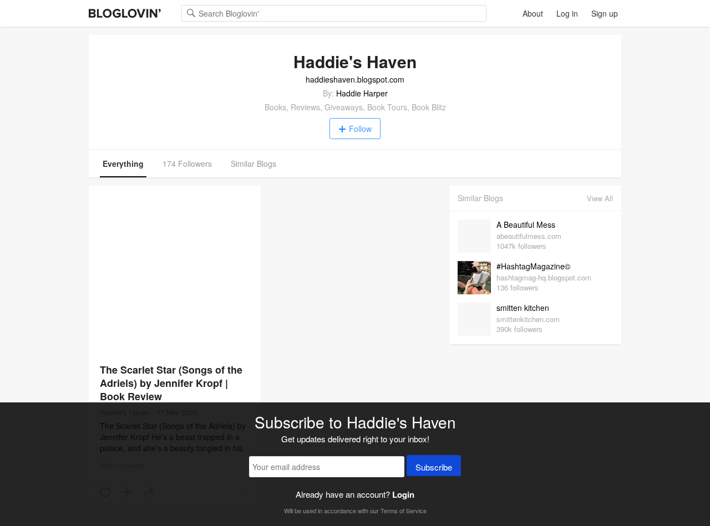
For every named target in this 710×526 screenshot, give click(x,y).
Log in (567, 13)
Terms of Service (404, 510)
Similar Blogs (253, 163)
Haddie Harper (362, 93)
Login (403, 494)
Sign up (604, 13)
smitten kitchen (522, 308)
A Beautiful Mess (525, 224)
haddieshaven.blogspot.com (355, 79)
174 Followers (187, 163)
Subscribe (433, 467)
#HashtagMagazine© (533, 266)
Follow (360, 128)
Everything (123, 163)
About (533, 13)
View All (600, 198)
